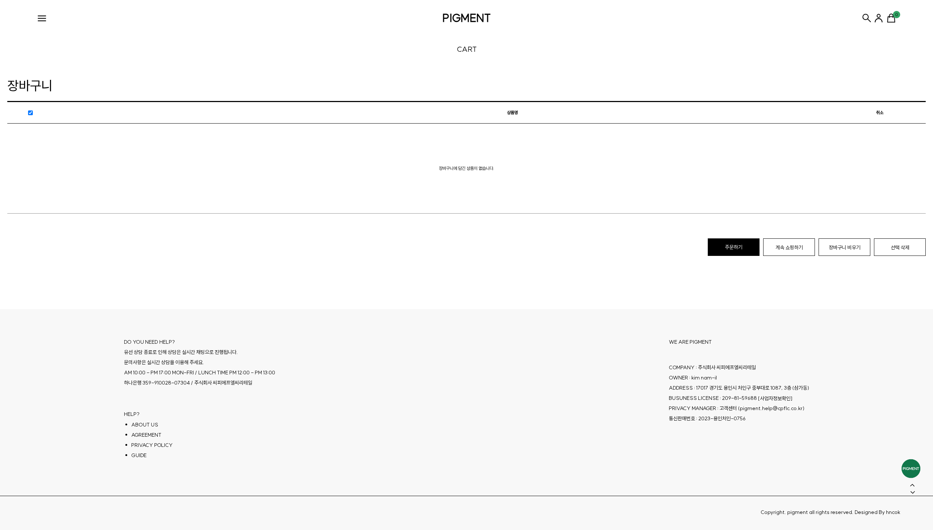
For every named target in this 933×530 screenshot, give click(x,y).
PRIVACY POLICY (152, 444)
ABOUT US (144, 424)
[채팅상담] (911, 468)
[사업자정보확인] (775, 398)
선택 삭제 (900, 247)
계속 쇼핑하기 (789, 247)
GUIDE (139, 455)
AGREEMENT (146, 434)
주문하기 (733, 247)
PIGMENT (466, 18)
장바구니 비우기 (844, 247)
